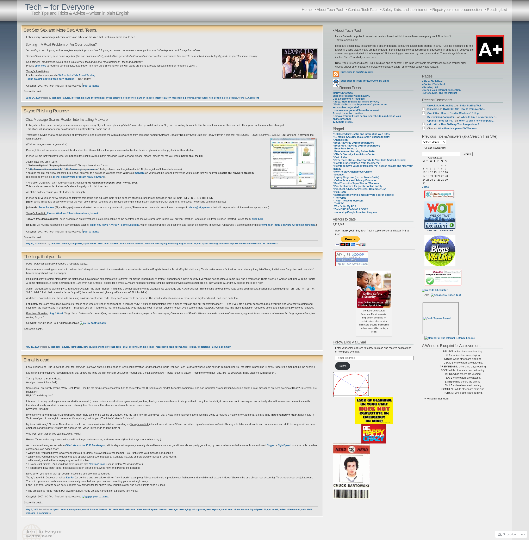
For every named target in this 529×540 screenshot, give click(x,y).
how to (87, 347)
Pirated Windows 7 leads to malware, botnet (72, 213)
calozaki (432, 124)
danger (141, 98)
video (283, 509)
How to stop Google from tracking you (355, 212)
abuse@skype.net (199, 207)
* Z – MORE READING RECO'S (350, 209)
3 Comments (44, 513)
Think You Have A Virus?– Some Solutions (114, 224)
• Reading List (496, 9)
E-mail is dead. (37, 359)
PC (110, 509)
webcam (30, 513)
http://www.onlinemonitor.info (45, 169)
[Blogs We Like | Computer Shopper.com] (439, 265)
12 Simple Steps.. (343, 121)
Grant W (432, 113)
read (171, 347)
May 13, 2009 (32, 243)
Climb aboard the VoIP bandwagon (85, 445)
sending (218, 98)
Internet (75, 98)
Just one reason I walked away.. (351, 95)
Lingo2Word (56, 313)
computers (76, 243)
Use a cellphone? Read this (349, 98)
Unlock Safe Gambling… (441, 105)
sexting (233, 98)
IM (140, 347)
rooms (178, 347)
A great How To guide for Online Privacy (356, 101)
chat (106, 243)
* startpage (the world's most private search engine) (363, 194)
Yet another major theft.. (347, 107)
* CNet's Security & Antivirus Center (354, 154)
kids (145, 347)
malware (140, 173)
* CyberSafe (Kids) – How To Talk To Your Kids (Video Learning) (369, 160)
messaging (178, 98)
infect (123, 243)
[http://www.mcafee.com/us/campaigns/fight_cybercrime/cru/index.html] (374, 288)
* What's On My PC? (344, 206)
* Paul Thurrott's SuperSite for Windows (356, 183)
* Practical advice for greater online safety (357, 186)
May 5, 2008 (32, 509)
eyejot (154, 509)
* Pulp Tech (339, 192)
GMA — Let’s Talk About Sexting (76, 75)
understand (204, 347)
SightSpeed (284, 445)
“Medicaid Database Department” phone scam (360, 104)
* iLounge (338, 174)
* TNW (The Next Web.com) (348, 200)
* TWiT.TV (338, 203)
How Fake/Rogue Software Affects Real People (287, 224)
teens (241, 98)
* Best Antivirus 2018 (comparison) (353, 142)
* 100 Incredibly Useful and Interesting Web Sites (361, 134)
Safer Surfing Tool (470, 105)
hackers (114, 243)
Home (307, 9)
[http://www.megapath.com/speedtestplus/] (446, 295)
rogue (182, 243)
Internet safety (163, 98)
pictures (189, 98)
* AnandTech (340, 139)
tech (118, 347)
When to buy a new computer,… (479, 117)
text (185, 347)
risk (211, 98)
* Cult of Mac (340, 157)
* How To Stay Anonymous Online (352, 171)
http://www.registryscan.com (81, 169)
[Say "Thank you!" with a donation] (350, 245)
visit (303, 509)
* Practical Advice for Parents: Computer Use (359, 189)
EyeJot (70, 477)
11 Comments (270, 243)
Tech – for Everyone (59, 6)
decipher (133, 347)
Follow (342, 366)
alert (100, 243)
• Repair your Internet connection (456, 9)
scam (190, 243)
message (173, 509)
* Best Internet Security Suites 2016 (354, 151)
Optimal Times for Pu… (440, 120)
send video (234, 509)
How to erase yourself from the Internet (356, 110)
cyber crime (89, 243)
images (150, 98)
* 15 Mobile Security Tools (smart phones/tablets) (361, 137)
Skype (197, 243)
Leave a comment (221, 347)
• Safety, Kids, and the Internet (403, 9)
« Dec (425, 187)
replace (216, 509)
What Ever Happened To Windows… (458, 128)
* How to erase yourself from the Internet (356, 163)
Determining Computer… (442, 117)
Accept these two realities (348, 113)
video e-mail (293, 509)
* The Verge (339, 197)
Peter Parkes (46, 207)
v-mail (275, 509)
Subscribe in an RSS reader (357, 72)
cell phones (129, 98)
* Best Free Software (345, 148)
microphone (198, 509)
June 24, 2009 (33, 98)
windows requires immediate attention (240, 243)
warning (213, 243)
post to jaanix (90, 85)
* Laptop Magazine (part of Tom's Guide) (356, 177)
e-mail (85, 509)
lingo (152, 347)
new (208, 509)
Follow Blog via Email (349, 342)
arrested (117, 98)
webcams (130, 509)
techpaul (56, 98)
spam (205, 243)
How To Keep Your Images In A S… (461, 124)
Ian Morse (433, 109)
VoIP (121, 509)
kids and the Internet (92, 98)
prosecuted (201, 98)
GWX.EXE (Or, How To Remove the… (464, 109)
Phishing (173, 243)
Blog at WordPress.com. (39, 536)
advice (66, 98)
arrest (109, 98)
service (245, 509)
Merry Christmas (343, 93)
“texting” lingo (97, 464)
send (224, 509)
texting (192, 347)
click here (40, 65)
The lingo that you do (42, 256)
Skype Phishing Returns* (46, 110)
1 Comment (252, 98)
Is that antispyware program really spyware (78, 176)
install (130, 243)
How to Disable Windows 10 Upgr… (461, 113)
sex (226, 98)
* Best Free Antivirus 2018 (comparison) (356, 145)
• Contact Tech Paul (361, 9)
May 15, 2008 (32, 347)
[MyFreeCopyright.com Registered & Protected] (439, 197)
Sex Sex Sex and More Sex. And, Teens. (60, 30)
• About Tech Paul (329, 9)
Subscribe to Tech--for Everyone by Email (364, 80)
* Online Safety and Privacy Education (355, 180)
